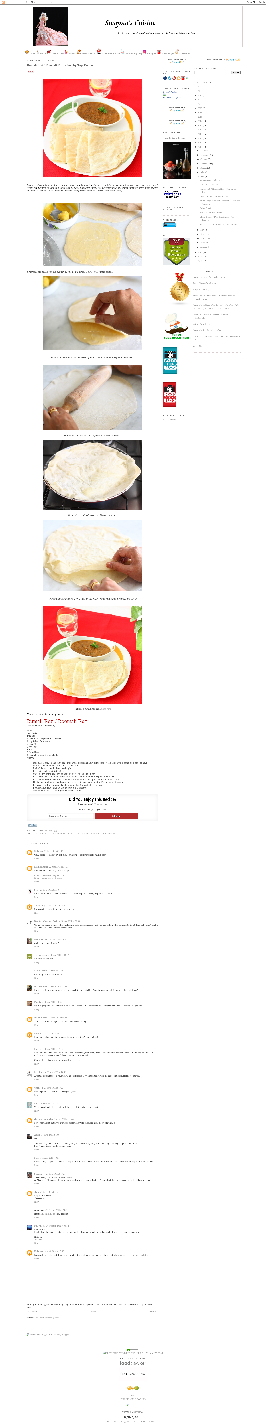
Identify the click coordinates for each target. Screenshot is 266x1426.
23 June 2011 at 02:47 (58, 939)
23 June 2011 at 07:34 (53, 1002)
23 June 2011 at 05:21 (57, 971)
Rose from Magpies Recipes (47, 921)
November (205, 155)
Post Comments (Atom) (49, 1318)
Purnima (38, 1002)
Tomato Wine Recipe (174, 137)
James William (142, 1422)
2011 (200, 147)
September (205, 163)
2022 (200, 100)
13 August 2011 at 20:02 (57, 1210)
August (203, 168)
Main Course (95, 833)
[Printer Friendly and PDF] (32, 826)
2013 (200, 138)
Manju (37, 1158)
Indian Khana (40, 1018)
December (205, 151)
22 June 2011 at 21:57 (58, 867)
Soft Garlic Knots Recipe (211, 212)
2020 (200, 108)
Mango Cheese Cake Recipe (204, 283)
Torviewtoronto (41, 955)
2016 (200, 125)
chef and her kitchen (44, 1119)
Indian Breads (67, 833)
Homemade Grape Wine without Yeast (208, 277)
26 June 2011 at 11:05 (49, 1192)
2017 (200, 121)
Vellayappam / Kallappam (211, 180)
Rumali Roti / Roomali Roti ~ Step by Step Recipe (60, 65)
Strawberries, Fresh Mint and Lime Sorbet (218, 224)
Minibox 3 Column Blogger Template (120, 1422)
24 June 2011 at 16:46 (64, 1119)
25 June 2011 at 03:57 (51, 1158)
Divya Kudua (40, 986)
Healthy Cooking (50, 833)
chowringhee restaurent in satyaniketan (131, 1255)
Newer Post (32, 1311)
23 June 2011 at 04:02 (59, 955)
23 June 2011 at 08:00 (57, 1018)
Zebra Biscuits (206, 208)
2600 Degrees (154, 1422)
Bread (38, 833)
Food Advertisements (215, 59)
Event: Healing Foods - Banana (48, 878)
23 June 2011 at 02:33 (70, 921)
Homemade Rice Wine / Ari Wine (206, 330)
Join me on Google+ (133, 1399)
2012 (200, 143)
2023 (200, 95)
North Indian (109, 833)
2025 (200, 91)
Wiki (119, 190)
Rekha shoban (41, 939)
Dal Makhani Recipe (209, 184)
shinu (36, 1192)
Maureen (38, 1049)
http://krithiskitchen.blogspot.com (49, 875)
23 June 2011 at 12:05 (53, 1049)
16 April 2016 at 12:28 (54, 1251)
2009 (200, 257)
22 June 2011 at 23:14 (55, 905)
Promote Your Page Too (172, 98)
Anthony (38, 1239)
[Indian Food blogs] (180, 305)
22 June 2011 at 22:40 (49, 890)
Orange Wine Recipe (201, 289)
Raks (36, 1033)
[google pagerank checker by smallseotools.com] (133, 1350)
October (204, 159)
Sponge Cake (198, 346)
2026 (200, 87)
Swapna (38, 1174)
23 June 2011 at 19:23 (53, 1088)
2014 (200, 134)
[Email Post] (55, 830)
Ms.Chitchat (40, 1072)
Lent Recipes (81, 833)
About (133, 1396)
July (202, 172)
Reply (36, 858)
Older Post (153, 1311)
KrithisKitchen (41, 867)
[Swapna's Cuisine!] (164, 95)
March (203, 238)
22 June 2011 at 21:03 (53, 851)
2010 (200, 252)
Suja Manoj (39, 905)
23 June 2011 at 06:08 (57, 986)
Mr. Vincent (39, 1226)
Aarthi (37, 1135)
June (202, 176)
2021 (200, 104)
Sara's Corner (40, 971)
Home (93, 1311)
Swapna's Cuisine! (170, 92)
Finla (36, 1103)
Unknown (38, 851)
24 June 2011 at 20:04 (50, 1135)
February (204, 243)
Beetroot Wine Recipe (201, 324)
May (202, 230)
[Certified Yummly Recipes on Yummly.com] (133, 1353)
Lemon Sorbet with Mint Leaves (214, 196)
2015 (200, 130)
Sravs (36, 890)
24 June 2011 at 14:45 (49, 1103)
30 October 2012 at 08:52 (57, 1226)
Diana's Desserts (170, 419)
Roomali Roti (48, 1214)
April (203, 234)
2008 (200, 261)
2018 (200, 117)
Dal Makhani (105, 709)
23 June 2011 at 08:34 (49, 1033)
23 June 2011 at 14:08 (56, 1072)
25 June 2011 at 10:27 (55, 1174)
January (204, 247)
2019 (200, 112)
